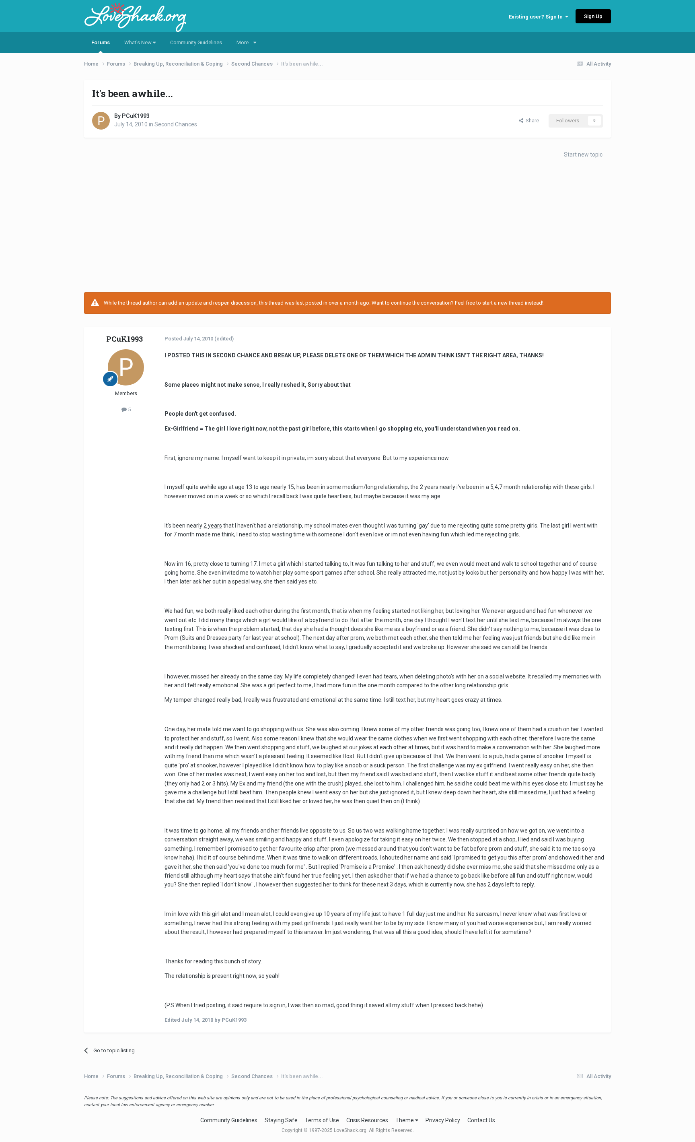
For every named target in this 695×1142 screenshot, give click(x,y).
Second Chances (175, 124)
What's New (138, 42)
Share (531, 120)
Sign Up (593, 16)
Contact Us (481, 1120)
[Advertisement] (347, 227)
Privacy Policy (443, 1120)
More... (244, 42)
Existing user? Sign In (537, 17)
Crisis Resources (367, 1120)
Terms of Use (322, 1120)
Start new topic (583, 154)
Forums (100, 42)
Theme (405, 1120)
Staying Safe (281, 1120)
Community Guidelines (196, 42)
